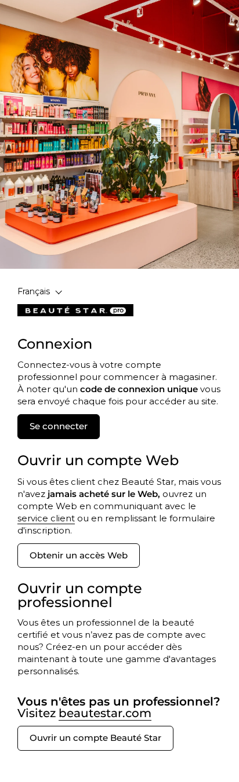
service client (46, 518)
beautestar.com (105, 713)
